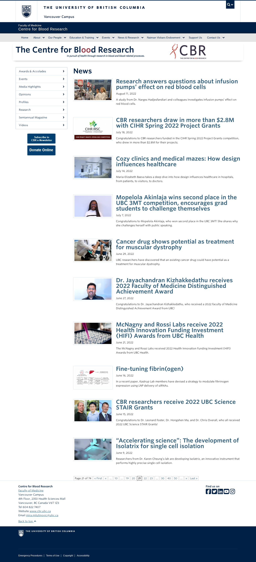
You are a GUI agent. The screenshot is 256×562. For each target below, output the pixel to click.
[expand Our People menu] (65, 38)
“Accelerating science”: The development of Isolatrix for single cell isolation (177, 443)
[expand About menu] (43, 38)
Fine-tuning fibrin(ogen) (149, 368)
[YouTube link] (226, 492)
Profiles (23, 102)
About (36, 37)
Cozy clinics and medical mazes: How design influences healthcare (178, 161)
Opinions (25, 94)
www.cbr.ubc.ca (40, 511)
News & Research (128, 37)
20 (133, 478)
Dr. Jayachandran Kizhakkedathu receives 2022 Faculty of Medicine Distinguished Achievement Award (174, 286)
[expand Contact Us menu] (223, 38)
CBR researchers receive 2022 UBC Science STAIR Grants (176, 404)
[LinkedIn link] (220, 492)
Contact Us (213, 37)
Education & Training (82, 37)
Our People (55, 37)
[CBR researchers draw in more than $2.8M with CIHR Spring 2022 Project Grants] (93, 128)
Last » (193, 478)
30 (162, 478)
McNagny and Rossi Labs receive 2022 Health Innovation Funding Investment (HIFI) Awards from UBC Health (169, 330)
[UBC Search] (230, 5)
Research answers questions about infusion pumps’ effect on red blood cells (177, 84)
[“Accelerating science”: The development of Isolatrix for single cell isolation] (93, 449)
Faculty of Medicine (30, 490)
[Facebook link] (208, 492)
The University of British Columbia (26, 11)
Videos (23, 125)
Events (106, 37)
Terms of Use (52, 555)
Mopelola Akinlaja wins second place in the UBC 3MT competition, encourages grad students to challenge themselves (176, 203)
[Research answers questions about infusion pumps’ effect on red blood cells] (93, 89)
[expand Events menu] (113, 38)
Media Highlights (30, 86)
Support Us (195, 37)
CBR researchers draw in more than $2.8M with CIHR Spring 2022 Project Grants (175, 123)
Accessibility (83, 555)
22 (145, 478)
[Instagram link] (232, 492)
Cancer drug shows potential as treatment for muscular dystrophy (175, 244)
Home (24, 37)
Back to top (26, 521)
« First (98, 478)
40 (169, 478)
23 (151, 478)
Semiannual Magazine (33, 117)
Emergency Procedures (30, 555)
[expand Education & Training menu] (97, 38)
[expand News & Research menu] (142, 38)
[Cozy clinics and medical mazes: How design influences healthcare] (93, 167)
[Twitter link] (214, 492)
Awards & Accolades (32, 71)
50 (175, 478)
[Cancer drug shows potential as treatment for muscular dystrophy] (93, 250)
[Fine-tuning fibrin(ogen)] (93, 377)
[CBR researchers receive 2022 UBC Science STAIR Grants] (93, 410)
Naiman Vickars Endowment (163, 37)
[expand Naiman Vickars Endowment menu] (183, 38)
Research (25, 109)
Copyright (68, 555)
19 (127, 478)
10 (116, 478)
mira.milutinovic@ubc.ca (42, 515)
